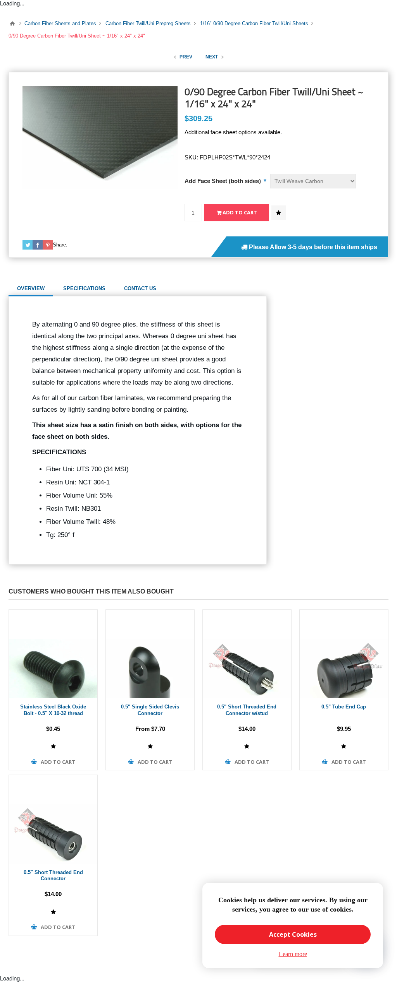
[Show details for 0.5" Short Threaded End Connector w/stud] (247, 654)
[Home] (12, 23)
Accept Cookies (293, 934)
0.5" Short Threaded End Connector (53, 875)
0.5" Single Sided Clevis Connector (150, 710)
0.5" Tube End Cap (343, 707)
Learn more (293, 954)
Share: (60, 245)
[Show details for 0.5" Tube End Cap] (344, 654)
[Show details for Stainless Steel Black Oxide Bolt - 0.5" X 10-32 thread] (53, 654)
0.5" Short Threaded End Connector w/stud (246, 710)
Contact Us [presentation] (140, 288)
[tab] (31, 288)
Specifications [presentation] (84, 288)
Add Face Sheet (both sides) (223, 181)
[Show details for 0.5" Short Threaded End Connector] (53, 819)
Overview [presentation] (31, 288)
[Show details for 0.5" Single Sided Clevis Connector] (150, 654)
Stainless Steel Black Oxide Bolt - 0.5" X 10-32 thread (53, 710)
